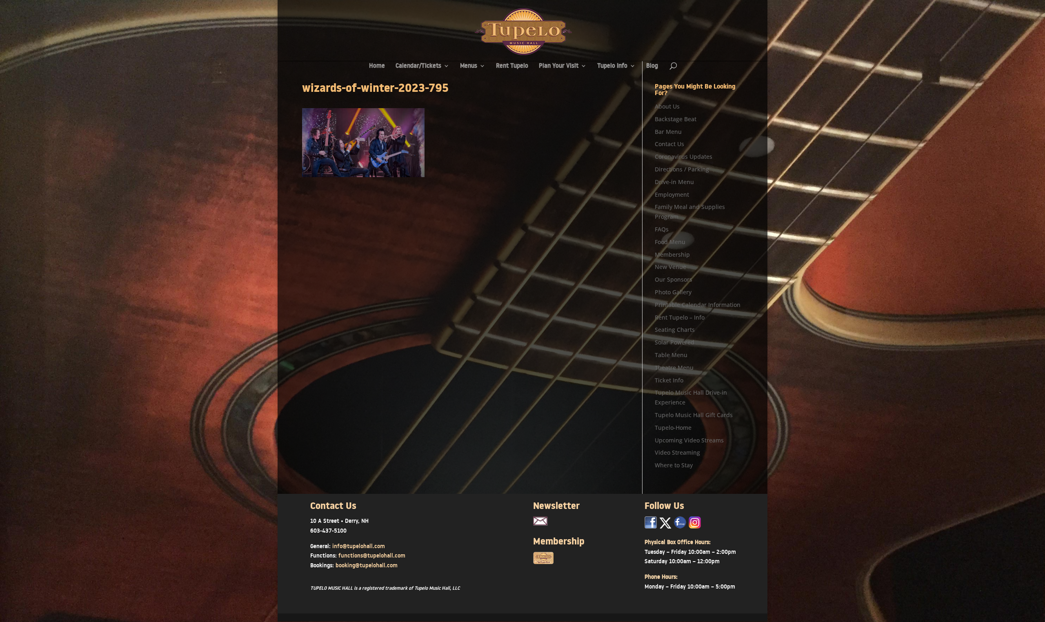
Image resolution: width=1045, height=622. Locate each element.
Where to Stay (674, 465)
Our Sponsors (673, 279)
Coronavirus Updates (683, 156)
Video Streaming (677, 452)
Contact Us (669, 144)
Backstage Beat (675, 119)
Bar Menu (668, 132)
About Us (667, 106)
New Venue (670, 267)
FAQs (662, 229)
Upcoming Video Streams (689, 440)
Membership (672, 254)
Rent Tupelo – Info (680, 317)
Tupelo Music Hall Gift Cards (694, 415)
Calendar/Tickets (418, 66)
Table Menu (671, 355)
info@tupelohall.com (358, 546)
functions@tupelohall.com (371, 555)
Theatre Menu (674, 367)
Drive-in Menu (674, 182)
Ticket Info (669, 380)
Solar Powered (674, 342)
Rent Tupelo (512, 66)
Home (377, 66)
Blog (652, 66)
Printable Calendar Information (697, 305)
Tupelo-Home (673, 427)
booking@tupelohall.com (367, 565)
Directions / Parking (682, 169)
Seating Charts (675, 329)
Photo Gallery (673, 292)
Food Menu (670, 242)
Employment (672, 194)
